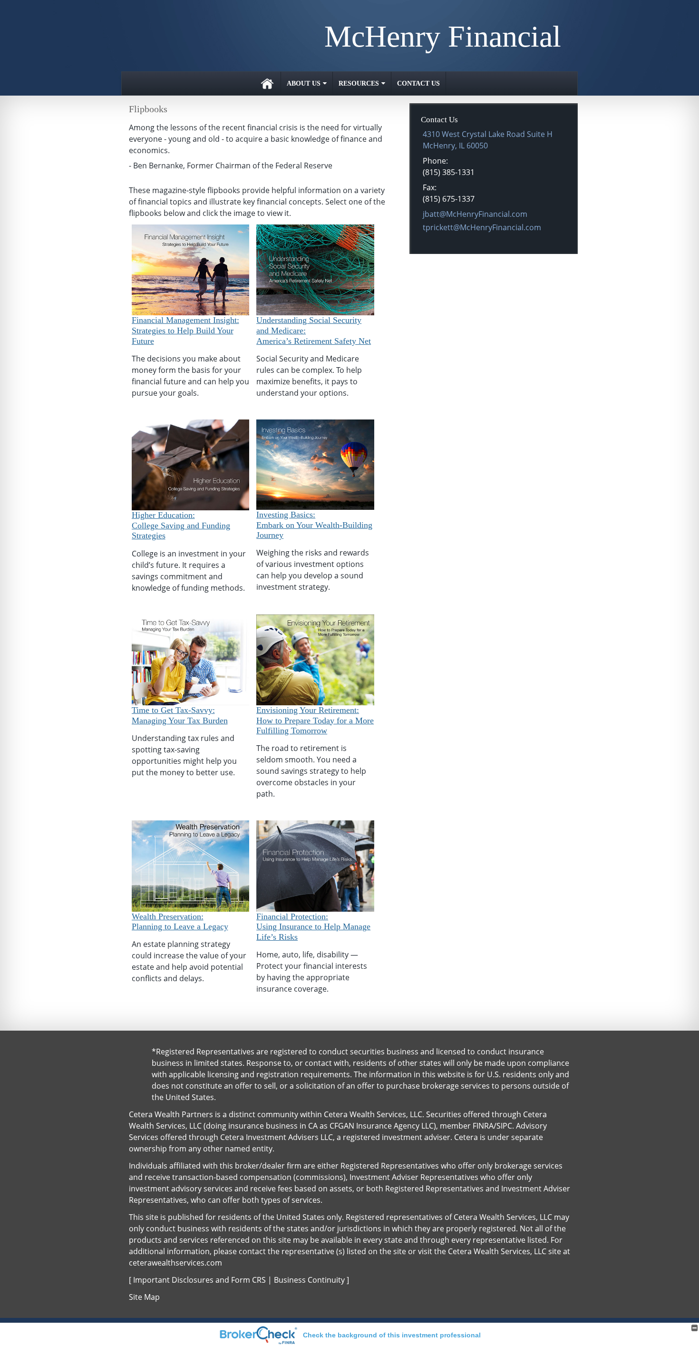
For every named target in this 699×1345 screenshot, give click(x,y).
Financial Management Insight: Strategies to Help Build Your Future (185, 330)
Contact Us (418, 83)
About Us (303, 83)
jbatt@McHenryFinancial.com (475, 214)
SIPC (504, 1126)
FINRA (483, 1126)
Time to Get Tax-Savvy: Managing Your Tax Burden (180, 715)
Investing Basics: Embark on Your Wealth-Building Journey (314, 525)
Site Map (144, 1297)
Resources (359, 83)
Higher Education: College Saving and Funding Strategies (181, 525)
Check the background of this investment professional (392, 1335)
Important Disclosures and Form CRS (199, 1280)
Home (267, 83)
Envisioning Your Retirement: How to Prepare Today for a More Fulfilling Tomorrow (315, 720)
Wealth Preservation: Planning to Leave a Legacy (180, 922)
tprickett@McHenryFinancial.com (482, 227)
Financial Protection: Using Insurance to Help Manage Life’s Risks (313, 927)
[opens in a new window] (191, 269)
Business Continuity (309, 1280)
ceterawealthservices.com (175, 1262)
